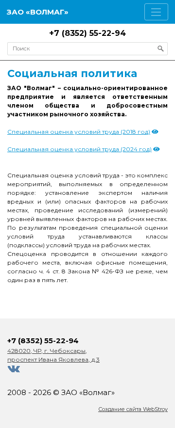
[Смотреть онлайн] (155, 131)
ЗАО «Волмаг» (38, 12)
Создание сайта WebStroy (133, 409)
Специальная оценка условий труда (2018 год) (78, 131)
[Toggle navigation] (156, 11)
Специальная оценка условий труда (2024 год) (79, 149)
